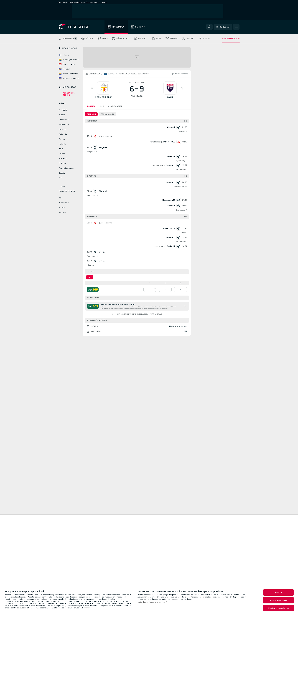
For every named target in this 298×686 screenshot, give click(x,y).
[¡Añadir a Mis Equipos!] (91, 88)
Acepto (278, 592)
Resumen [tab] (91, 114)
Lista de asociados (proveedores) (152, 602)
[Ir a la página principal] (76, 26)
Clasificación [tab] (115, 106)
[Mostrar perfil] (103, 88)
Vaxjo (170, 96)
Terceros (88, 608)
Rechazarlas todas (278, 600)
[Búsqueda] (209, 27)
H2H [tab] (102, 106)
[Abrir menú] (236, 27)
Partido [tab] (91, 106)
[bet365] (93, 289)
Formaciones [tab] (107, 114)
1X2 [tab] (90, 277)
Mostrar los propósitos (278, 608)
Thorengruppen (103, 96)
